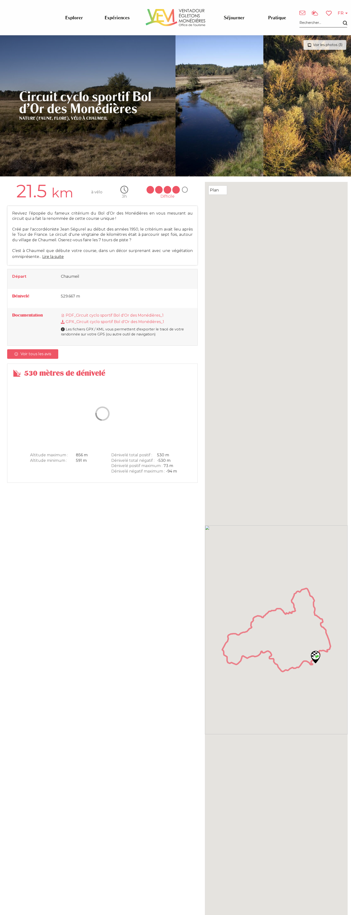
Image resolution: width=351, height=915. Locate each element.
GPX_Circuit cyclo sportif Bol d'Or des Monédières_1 (114, 321)
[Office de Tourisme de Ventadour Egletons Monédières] (175, 17)
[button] (323, 23)
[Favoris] (329, 13)
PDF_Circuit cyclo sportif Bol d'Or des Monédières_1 (114, 315)
